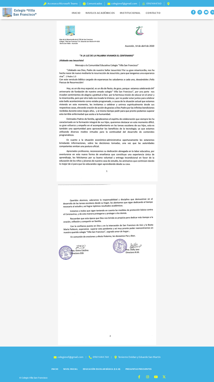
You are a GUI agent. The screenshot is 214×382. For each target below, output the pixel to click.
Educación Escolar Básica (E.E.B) (101, 369)
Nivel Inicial (70, 369)
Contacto (153, 13)
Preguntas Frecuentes (138, 369)
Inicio (76, 13)
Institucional (130, 13)
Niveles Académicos (100, 13)
